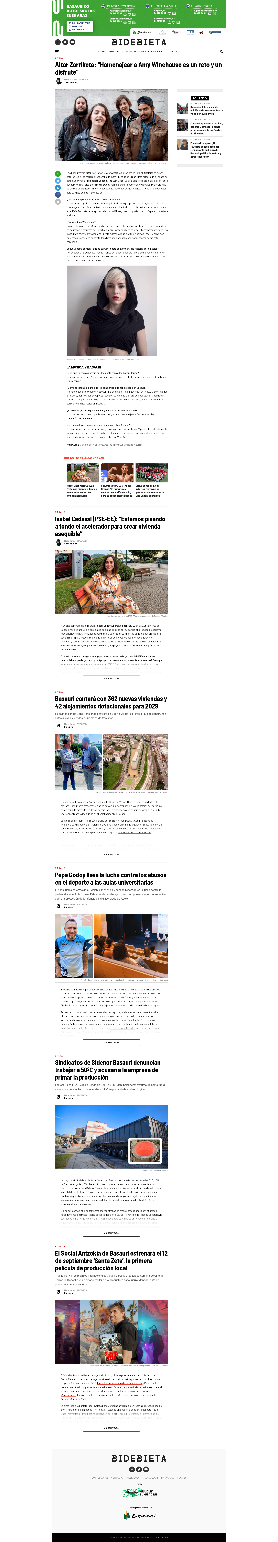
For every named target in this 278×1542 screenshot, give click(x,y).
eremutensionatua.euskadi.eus (134, 832)
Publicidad (175, 51)
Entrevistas (116, 51)
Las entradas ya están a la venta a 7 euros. (119, 1383)
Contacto (117, 1478)
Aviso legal (151, 1478)
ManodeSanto (68, 1395)
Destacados (102, 445)
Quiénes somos (100, 1478)
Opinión (155, 51)
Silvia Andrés (70, 82)
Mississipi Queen (133, 445)
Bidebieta (68, 727)
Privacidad (167, 1478)
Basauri (101, 51)
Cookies (181, 1478)
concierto (88, 445)
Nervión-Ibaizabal (136, 51)
